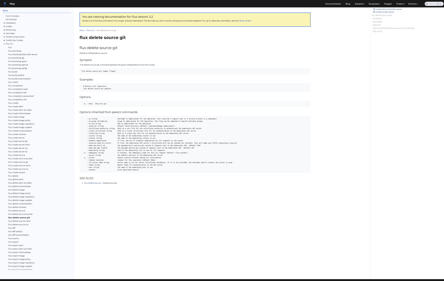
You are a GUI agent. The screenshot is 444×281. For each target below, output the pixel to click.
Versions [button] (412, 4)
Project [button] (400, 4)
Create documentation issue (388, 9)
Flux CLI (90, 30)
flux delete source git (382, 15)
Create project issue (384, 12)
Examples (377, 22)
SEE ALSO (377, 31)
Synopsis (377, 18)
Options (377, 25)
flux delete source (92, 183)
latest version (245, 21)
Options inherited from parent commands (393, 28)
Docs (82, 30)
